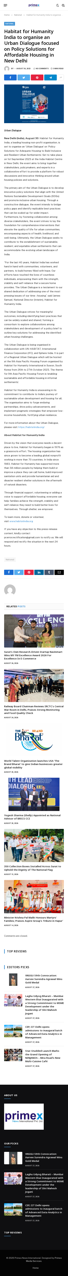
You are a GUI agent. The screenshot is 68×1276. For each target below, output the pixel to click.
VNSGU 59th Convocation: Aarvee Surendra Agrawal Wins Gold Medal (43, 979)
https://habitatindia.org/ (31, 427)
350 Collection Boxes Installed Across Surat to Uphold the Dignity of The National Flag (32, 868)
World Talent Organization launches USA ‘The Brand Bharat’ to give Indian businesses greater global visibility (33, 764)
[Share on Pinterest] (37, 77)
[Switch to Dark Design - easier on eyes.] (57, 5)
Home (36, 1268)
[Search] (63, 5)
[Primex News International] (34, 5)
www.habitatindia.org (21, 521)
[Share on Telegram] (50, 77)
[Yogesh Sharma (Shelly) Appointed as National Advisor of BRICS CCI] (34, 794)
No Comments (42, 68)
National (9, 24)
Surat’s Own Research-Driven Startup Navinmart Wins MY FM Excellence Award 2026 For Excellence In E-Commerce (33, 655)
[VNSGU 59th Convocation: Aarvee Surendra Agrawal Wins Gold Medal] (13, 979)
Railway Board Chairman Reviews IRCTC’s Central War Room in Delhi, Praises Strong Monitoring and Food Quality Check (34, 710)
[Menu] (5, 5)
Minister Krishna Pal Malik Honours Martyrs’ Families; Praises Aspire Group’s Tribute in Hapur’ (33, 919)
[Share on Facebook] (10, 77)
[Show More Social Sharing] (61, 77)
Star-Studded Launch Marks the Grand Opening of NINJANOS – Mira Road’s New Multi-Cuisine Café (42, 1056)
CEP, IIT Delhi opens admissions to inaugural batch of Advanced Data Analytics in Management (43, 1032)
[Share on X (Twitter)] (23, 77)
